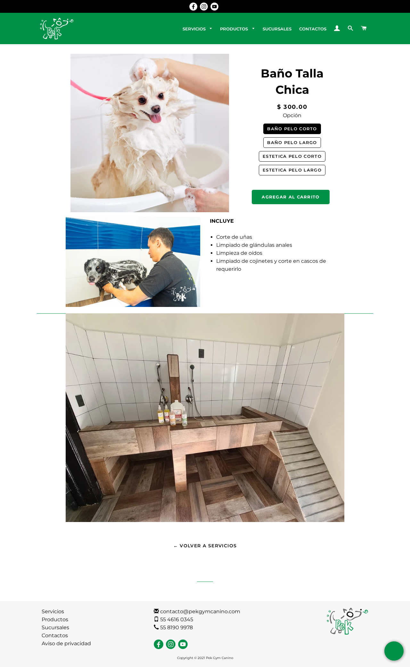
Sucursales (55, 627)
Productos (55, 619)
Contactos (55, 635)
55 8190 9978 (176, 627)
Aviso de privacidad (66, 643)
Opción (292, 115)
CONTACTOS (312, 28)
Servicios (53, 611)
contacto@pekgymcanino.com (199, 611)
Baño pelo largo (292, 142)
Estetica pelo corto (292, 156)
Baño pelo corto (292, 128)
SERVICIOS (195, 28)
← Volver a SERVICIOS (205, 546)
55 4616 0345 (176, 619)
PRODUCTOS (234, 28)
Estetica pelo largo (292, 170)
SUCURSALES (277, 28)
